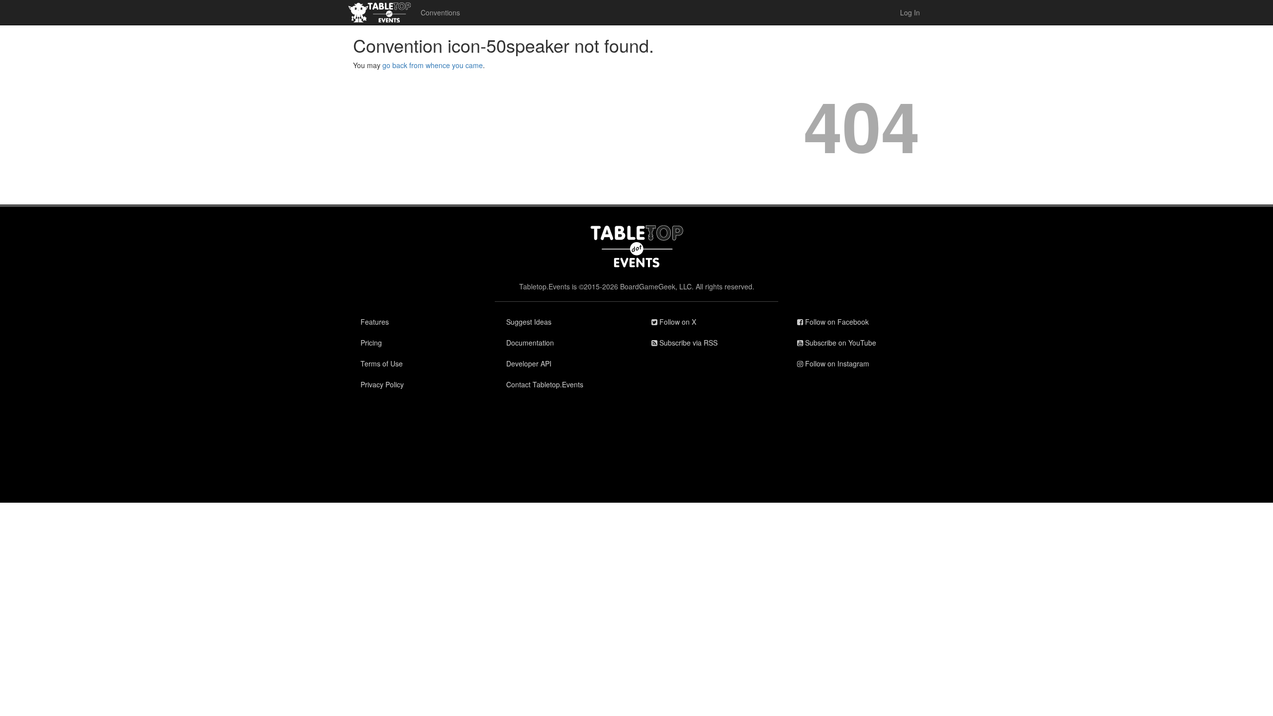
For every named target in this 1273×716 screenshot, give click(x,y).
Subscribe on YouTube (839, 343)
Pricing (371, 343)
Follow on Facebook (836, 322)
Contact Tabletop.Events (544, 384)
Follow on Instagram (836, 363)
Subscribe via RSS (687, 343)
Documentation (530, 343)
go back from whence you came (432, 65)
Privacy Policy (382, 384)
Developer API (528, 363)
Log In (910, 12)
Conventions (440, 12)
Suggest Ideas (528, 322)
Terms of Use (382, 363)
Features (375, 322)
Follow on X (676, 322)
